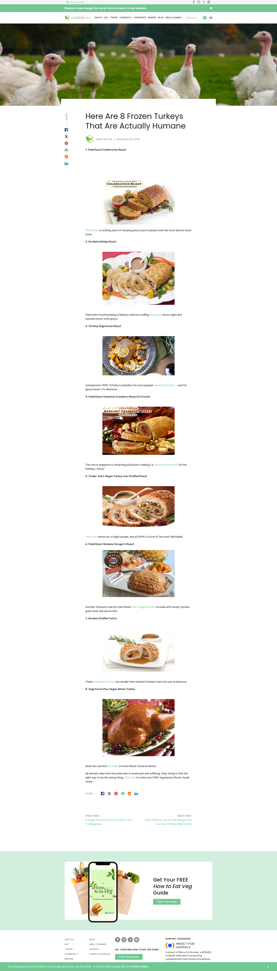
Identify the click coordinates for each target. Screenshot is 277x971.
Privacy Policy (139, 966)
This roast (91, 536)
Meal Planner (173, 17)
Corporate (140, 17)
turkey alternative (164, 385)
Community (125, 17)
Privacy (94, 949)
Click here (130, 777)
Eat (106, 17)
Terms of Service (99, 954)
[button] (205, 18)
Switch (98, 17)
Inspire (152, 17)
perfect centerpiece (166, 464)
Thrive (114, 17)
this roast (156, 314)
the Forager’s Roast (144, 607)
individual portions (104, 681)
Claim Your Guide (167, 901)
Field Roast (92, 230)
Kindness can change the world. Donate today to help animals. (106, 8)
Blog (161, 17)
